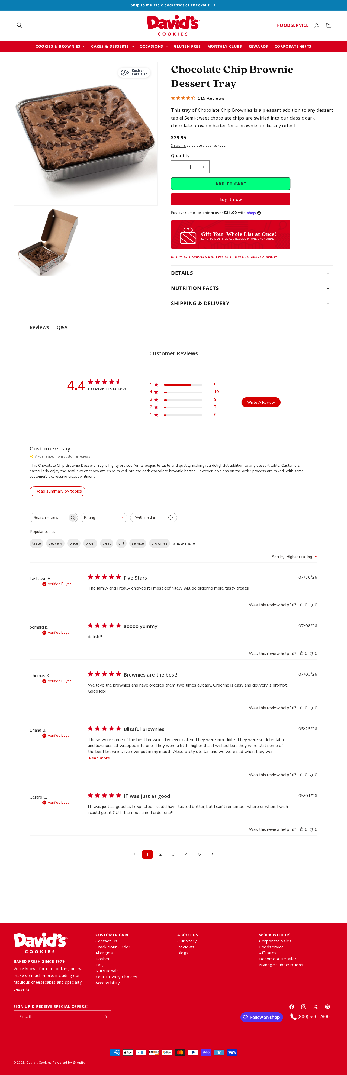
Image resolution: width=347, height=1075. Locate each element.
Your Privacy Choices (116, 976)
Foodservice (293, 25)
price (74, 543)
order (90, 543)
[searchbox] (49, 517)
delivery (55, 543)
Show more (184, 543)
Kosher (102, 958)
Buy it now (230, 199)
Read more (99, 758)
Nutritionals (107, 970)
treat (106, 543)
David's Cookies (39, 1062)
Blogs (183, 952)
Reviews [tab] (39, 327)
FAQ (99, 964)
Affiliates (268, 952)
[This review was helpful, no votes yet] (301, 605)
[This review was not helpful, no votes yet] (311, 605)
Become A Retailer (278, 958)
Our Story (187, 941)
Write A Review (261, 402)
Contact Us (106, 941)
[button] (19, 25)
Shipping (178, 145)
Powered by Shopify (69, 1062)
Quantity (180, 156)
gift (121, 543)
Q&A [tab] (62, 327)
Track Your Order (113, 947)
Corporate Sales (275, 941)
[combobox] (104, 517)
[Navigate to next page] (212, 854)
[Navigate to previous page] (134, 854)
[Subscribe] (105, 1016)
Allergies (104, 952)
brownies (160, 543)
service (138, 543)
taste (36, 543)
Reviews (185, 947)
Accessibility (107, 982)
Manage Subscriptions (281, 964)
